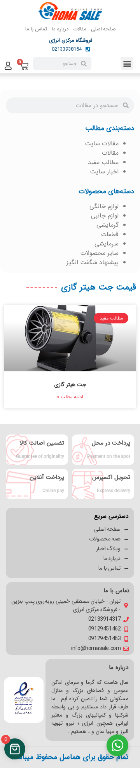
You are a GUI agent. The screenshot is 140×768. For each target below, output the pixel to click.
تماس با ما (36, 29)
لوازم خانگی (104, 206)
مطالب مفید (103, 162)
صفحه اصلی (103, 29)
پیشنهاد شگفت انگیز (92, 262)
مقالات (79, 29)
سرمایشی (106, 244)
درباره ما (60, 29)
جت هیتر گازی (70, 384)
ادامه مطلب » (70, 397)
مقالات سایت (102, 143)
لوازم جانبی (105, 216)
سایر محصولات (99, 253)
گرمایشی (107, 225)
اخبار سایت (104, 172)
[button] (127, 63)
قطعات (110, 234)
